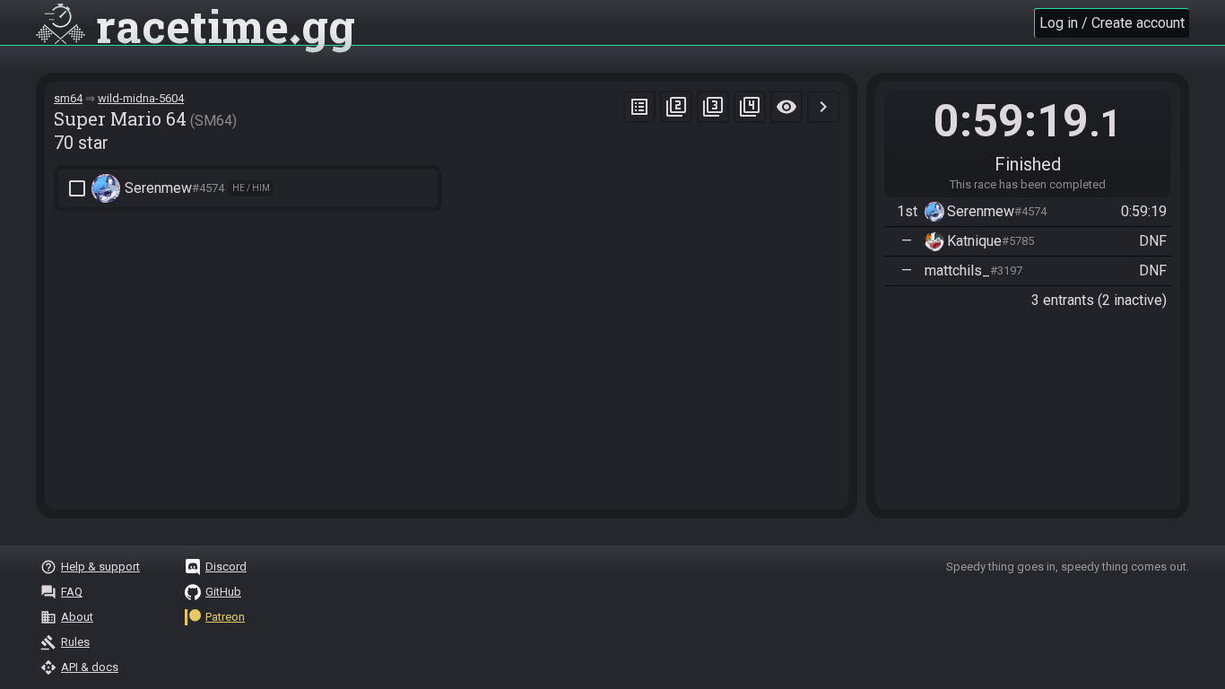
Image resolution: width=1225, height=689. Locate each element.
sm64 (68, 98)
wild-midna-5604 (141, 98)
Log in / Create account (1112, 22)
